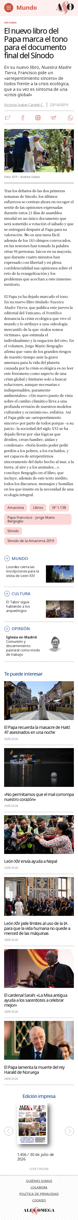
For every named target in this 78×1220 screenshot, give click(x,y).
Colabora (39, 1187)
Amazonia (15, 507)
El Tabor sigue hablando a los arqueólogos (18, 606)
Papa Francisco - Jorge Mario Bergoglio (31, 519)
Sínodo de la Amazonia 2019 (30, 540)
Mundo (26, 7)
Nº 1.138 (59, 507)
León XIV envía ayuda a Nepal (30, 861)
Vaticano (10, 22)
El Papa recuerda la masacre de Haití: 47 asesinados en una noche (37, 729)
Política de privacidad (39, 1194)
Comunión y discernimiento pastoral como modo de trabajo (23, 648)
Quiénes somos (39, 1181)
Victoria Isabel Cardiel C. (24, 104)
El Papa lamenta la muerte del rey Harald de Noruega (34, 1069)
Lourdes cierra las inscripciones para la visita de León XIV (22, 571)
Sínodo (13, 530)
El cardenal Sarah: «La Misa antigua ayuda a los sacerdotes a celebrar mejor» (35, 1000)
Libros (38, 507)
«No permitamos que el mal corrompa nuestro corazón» (39, 796)
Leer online (39, 1169)
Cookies (39, 1200)
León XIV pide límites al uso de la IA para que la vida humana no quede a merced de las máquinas (37, 928)
